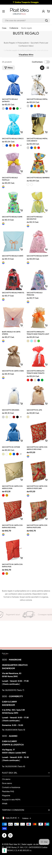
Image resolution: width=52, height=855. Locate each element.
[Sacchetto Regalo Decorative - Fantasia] (28, 226)
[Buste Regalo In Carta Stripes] (13, 317)
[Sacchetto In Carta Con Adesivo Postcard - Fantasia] (28, 495)
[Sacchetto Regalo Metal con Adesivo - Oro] (35, 147)
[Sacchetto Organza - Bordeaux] (14, 417)
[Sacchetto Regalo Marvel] (13, 278)
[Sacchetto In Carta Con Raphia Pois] (13, 550)
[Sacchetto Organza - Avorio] (7, 417)
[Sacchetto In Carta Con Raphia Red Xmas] (13, 511)
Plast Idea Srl (14, 844)
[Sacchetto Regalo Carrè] (13, 241)
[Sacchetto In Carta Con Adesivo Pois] (13, 471)
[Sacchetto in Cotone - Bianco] (7, 454)
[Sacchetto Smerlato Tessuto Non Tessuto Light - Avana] (28, 341)
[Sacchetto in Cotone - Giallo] (10, 454)
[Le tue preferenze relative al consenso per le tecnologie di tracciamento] (4, 850)
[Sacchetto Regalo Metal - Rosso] (38, 106)
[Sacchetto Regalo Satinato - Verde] (17, 108)
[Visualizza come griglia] (42, 67)
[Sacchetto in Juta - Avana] (28, 417)
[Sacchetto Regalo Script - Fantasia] (28, 262)
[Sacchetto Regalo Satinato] (13, 85)
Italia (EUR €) (11, 818)
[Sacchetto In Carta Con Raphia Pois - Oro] (7, 573)
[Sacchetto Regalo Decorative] (38, 202)
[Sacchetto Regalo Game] (13, 202)
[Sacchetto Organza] (13, 395)
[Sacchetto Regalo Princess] (38, 278)
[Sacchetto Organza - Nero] (17, 417)
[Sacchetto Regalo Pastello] (13, 163)
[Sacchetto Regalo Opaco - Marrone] (10, 145)
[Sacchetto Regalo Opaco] (13, 124)
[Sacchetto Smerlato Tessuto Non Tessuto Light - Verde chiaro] (38, 341)
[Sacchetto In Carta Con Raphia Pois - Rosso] (3, 573)
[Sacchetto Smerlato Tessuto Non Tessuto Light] (38, 317)
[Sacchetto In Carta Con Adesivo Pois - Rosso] (3, 495)
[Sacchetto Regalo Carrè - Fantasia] (3, 262)
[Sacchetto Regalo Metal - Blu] (31, 106)
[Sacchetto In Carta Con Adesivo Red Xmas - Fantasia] (28, 456)
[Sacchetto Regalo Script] (38, 241)
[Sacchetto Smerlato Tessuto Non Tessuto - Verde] (42, 380)
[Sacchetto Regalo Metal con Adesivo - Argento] (28, 147)
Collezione (13, 28)
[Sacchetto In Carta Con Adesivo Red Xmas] (38, 432)
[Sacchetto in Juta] (38, 395)
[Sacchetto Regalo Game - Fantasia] (3, 223)
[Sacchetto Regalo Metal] (38, 85)
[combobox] (26, 20)
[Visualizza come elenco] (47, 67)
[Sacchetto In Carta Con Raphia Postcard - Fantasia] (28, 534)
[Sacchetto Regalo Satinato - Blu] (7, 108)
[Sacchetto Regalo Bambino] (38, 163)
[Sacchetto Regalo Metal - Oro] (35, 106)
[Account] (43, 11)
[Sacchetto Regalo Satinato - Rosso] (10, 108)
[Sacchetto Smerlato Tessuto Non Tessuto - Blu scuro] (38, 380)
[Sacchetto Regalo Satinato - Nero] (14, 108)
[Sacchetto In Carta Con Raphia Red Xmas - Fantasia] (3, 534)
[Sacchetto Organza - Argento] (3, 417)
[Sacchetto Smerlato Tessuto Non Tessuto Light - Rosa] (35, 341)
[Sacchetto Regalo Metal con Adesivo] (38, 124)
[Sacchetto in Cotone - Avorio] (3, 454)
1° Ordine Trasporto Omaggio (25, 2)
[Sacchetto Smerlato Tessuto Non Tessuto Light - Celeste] (31, 341)
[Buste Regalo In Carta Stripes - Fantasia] (3, 341)
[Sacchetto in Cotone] (13, 432)
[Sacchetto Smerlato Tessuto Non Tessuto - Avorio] (35, 380)
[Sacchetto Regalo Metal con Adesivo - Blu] (31, 147)
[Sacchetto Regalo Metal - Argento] (28, 106)
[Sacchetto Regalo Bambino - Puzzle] (28, 184)
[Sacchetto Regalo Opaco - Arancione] (14, 145)
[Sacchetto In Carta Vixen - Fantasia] (3, 377)
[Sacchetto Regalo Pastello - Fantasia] (3, 187)
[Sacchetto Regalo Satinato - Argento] (3, 108)
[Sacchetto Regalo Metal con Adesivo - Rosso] (38, 147)
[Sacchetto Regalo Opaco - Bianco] (3, 145)
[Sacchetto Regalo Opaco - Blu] (7, 145)
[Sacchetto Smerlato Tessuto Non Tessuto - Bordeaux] (31, 380)
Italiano (25, 818)
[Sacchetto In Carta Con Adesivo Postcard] (38, 471)
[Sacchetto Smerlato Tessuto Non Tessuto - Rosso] (28, 380)
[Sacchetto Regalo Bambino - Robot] (31, 184)
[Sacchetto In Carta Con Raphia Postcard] (38, 511)
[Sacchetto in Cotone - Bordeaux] (17, 454)
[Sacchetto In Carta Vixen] (13, 356)
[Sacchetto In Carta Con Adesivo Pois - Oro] (7, 495)
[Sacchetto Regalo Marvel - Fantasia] (3, 299)
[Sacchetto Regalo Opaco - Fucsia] (17, 145)
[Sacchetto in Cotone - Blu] (14, 454)
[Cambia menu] (3, 11)
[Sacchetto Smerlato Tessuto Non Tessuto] (38, 356)
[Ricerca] (46, 20)
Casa (4, 28)
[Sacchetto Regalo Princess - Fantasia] (28, 302)
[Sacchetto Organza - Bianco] (10, 417)
